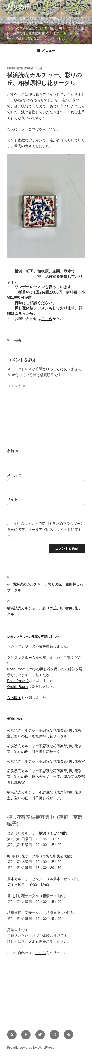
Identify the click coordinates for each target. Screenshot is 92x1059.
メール (14, 475)
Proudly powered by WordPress (30, 1047)
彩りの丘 (18, 7)
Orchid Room (17, 687)
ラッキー (40, 68)
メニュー (48, 50)
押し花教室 (46, 276)
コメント (16, 386)
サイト (12, 499)
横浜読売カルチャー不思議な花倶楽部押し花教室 (46, 761)
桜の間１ (14, 698)
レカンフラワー (19, 646)
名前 (13, 451)
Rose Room (16, 669)
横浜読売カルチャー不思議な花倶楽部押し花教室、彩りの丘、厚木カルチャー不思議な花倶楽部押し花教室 (46, 776)
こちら (20, 313)
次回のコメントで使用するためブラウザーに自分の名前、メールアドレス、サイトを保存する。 (45, 529)
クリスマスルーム (21, 657)
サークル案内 (31, 941)
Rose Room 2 (18, 681)
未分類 (17, 340)
